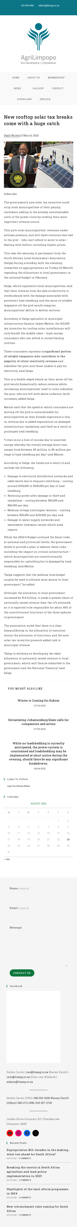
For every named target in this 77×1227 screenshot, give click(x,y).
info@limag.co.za (18, 1077)
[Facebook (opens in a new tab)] (39, 9)
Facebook (16, 986)
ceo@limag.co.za (37, 1072)
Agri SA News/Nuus (18, 786)
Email (19, 908)
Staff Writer (12, 135)
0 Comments (25, 1158)
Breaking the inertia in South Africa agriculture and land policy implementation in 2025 (33, 1172)
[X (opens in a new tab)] (35, 9)
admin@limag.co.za (20, 1082)
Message (15, 927)
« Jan (7, 859)
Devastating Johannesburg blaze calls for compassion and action (38, 722)
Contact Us (22, 972)
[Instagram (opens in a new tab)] (42, 9)
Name (19, 888)
